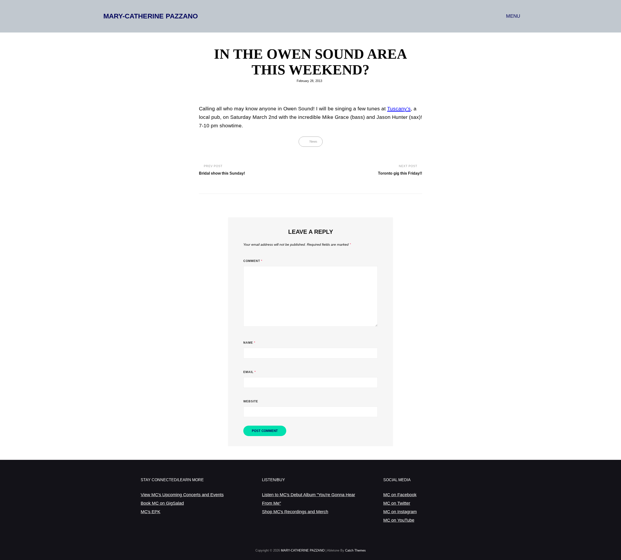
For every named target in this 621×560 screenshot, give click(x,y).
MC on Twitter (396, 503)
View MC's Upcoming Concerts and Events (182, 494)
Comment (252, 261)
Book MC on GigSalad (162, 503)
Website (250, 401)
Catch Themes (355, 550)
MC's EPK (150, 511)
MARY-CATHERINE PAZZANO (150, 16)
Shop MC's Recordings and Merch (295, 511)
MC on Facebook (400, 494)
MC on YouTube (398, 520)
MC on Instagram (400, 511)
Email (249, 372)
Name (249, 342)
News (313, 141)
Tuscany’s (399, 108)
